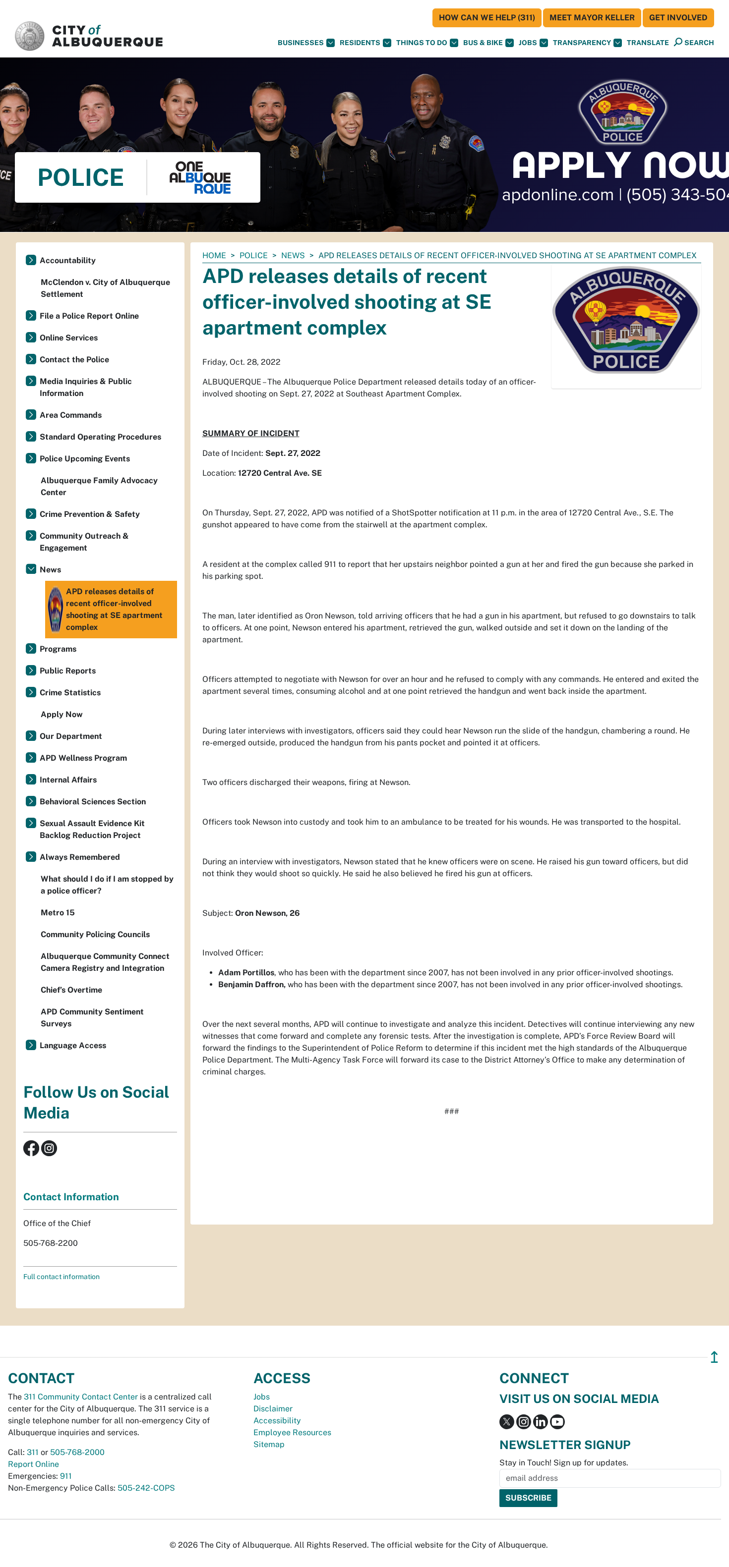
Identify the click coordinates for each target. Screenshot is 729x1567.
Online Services (69, 337)
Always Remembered (80, 857)
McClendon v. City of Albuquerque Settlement (105, 288)
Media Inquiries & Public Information (86, 387)
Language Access (73, 1045)
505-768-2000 (77, 1452)
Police (254, 255)
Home (214, 255)
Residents (360, 43)
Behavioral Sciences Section (93, 801)
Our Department (71, 736)
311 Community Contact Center (81, 1396)
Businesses (301, 43)
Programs (58, 649)
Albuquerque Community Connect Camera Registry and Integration (105, 962)
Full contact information (61, 1277)
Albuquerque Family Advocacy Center (99, 486)
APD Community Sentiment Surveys (92, 1017)
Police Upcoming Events (85, 458)
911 (66, 1476)
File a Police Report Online (89, 316)
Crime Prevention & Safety (90, 514)
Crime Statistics (70, 692)
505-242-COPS (146, 1488)
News (293, 255)
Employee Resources (292, 1432)
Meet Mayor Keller (592, 17)
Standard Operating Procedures (100, 437)
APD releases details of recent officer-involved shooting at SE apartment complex (114, 609)
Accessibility (277, 1420)
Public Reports (68, 670)
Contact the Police (74, 359)
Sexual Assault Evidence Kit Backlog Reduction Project (92, 829)
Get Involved (678, 17)
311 (33, 1452)
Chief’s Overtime (71, 990)
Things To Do (421, 43)
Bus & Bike (483, 43)
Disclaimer (273, 1408)
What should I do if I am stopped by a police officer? (107, 884)
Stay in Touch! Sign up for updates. (563, 1462)
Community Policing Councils (95, 934)
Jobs (528, 43)
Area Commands (71, 415)
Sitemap (269, 1444)
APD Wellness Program (83, 758)
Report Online (33, 1464)
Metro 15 (58, 912)
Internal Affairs (68, 779)
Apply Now (62, 714)
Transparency (582, 43)
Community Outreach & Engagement (84, 542)
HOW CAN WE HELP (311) (487, 17)
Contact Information (71, 1197)
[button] (648, 43)
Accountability (68, 260)
